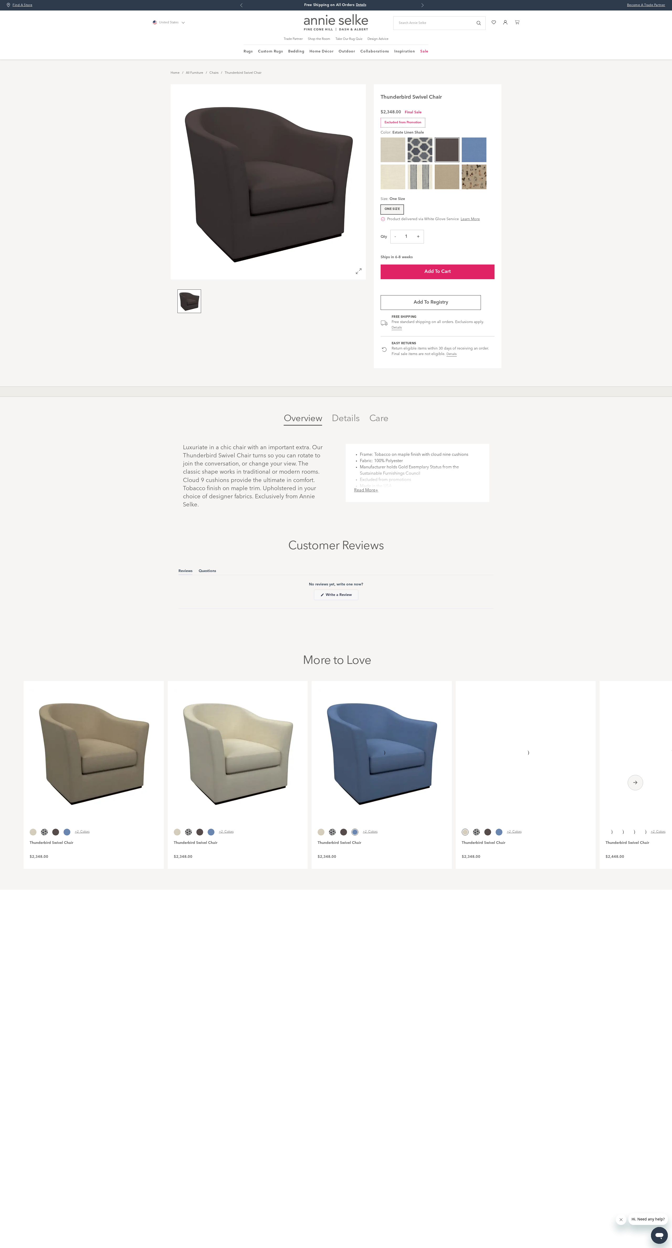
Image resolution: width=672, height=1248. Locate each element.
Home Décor (321, 51)
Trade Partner (293, 39)
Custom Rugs (270, 51)
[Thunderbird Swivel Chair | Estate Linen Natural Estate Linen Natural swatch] (447, 177)
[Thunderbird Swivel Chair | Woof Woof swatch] (474, 177)
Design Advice (378, 39)
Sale (424, 51)
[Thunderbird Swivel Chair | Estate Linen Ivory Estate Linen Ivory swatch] (393, 177)
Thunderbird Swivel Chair (243, 73)
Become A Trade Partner (646, 5)
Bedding (296, 51)
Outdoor (347, 51)
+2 (82, 831)
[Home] (336, 30)
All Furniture (194, 73)
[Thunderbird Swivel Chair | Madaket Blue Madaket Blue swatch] (420, 150)
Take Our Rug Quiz (348, 39)
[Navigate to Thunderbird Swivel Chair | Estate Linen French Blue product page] (382, 749)
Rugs (248, 51)
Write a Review (341, 596)
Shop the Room (319, 39)
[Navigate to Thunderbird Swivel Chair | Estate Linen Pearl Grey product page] (526, 749)
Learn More (470, 219)
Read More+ (366, 490)
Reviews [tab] (185, 572)
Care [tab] (378, 418)
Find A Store (22, 5)
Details (397, 327)
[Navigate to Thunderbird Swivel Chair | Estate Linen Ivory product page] (238, 749)
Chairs (213, 73)
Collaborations (374, 51)
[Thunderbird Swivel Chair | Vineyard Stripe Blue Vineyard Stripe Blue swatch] (420, 177)
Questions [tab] (207, 572)
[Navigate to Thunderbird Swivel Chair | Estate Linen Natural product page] (94, 749)
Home (175, 73)
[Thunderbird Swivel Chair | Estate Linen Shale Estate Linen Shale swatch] (55, 832)
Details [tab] (346, 418)
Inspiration (404, 51)
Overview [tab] (303, 418)
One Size (392, 209)
